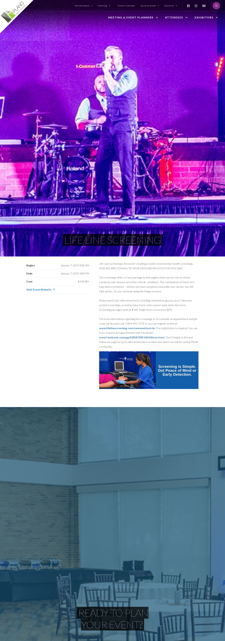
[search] (216, 5)
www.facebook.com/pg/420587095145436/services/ (132, 337)
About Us (169, 5)
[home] (17, 16)
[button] (92, 5)
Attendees (174, 17)
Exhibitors (204, 17)
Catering (102, 5)
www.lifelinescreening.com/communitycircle (127, 328)
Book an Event (148, 5)
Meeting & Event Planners (131, 17)
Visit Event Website (38, 289)
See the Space (82, 5)
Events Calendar (126, 5)
